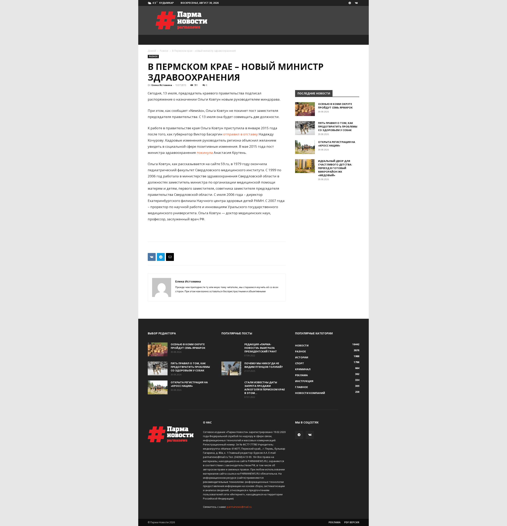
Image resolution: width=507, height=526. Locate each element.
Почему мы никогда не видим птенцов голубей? (263, 365)
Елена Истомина (162, 85)
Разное (164, 50)
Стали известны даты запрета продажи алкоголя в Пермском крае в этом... (264, 387)
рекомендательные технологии (223, 482)
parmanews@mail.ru (239, 507)
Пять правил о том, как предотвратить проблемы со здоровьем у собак (337, 126)
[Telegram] (350, 3)
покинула (205, 152)
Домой (152, 50)
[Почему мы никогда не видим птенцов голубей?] (231, 368)
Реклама (334, 522)
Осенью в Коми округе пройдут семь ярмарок (335, 105)
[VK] (152, 257)
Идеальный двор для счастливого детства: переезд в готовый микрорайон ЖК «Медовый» (335, 168)
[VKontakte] (356, 3)
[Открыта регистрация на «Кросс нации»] (305, 147)
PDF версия (351, 522)
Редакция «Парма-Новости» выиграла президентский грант (260, 347)
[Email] (170, 257)
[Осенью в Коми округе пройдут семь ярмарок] (305, 109)
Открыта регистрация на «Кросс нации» (336, 143)
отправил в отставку (240, 134)
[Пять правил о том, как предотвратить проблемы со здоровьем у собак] (305, 128)
